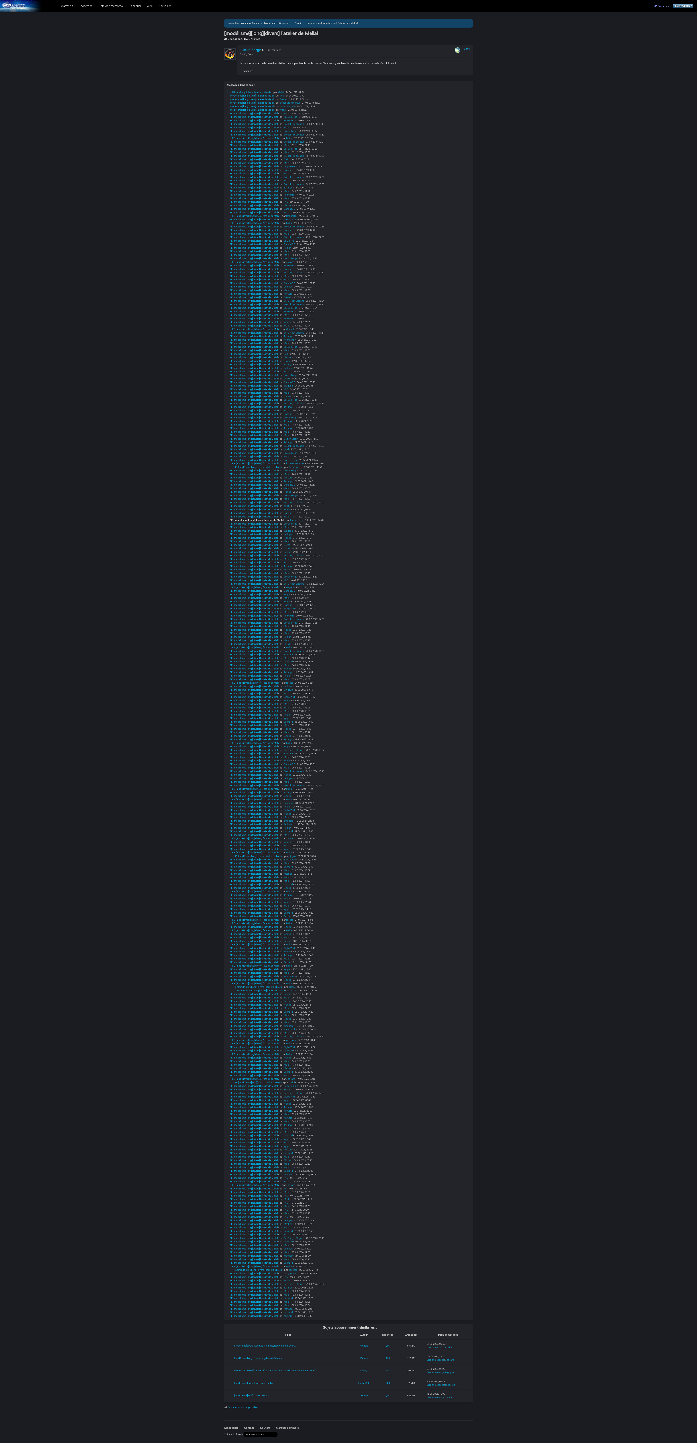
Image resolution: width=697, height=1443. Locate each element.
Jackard (288, 661)
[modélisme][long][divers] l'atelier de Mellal (249, 92)
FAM (286, 201)
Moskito (288, 873)
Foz (282, 95)
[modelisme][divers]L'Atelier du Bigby (253, 1383)
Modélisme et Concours (276, 23)
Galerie (298, 23)
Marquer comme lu (287, 1427)
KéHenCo (288, 1089)
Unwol (287, 361)
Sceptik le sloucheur (290, 102)
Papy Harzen (290, 460)
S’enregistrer (683, 6)
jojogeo (287, 322)
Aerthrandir (290, 339)
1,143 (388, 1345)
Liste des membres (111, 6)
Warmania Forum (250, 23)
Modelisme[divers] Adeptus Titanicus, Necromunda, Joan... (265, 1345)
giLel (286, 378)
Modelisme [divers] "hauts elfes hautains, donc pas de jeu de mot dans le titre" (275, 1370)
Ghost (287, 396)
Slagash (288, 385)
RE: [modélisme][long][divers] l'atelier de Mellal (254, 113)
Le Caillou (289, 240)
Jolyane (290, 262)
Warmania (67, 6)
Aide (150, 6)
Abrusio (288, 205)
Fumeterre (289, 120)
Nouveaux (165, 6)
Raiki (286, 159)
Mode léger (231, 1427)
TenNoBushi (290, 654)
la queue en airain (293, 166)
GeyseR (288, 297)
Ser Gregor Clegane (294, 272)
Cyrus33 (288, 548)
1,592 (388, 1395)
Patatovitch (289, 1029)
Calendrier (135, 6)
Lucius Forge (250, 50)
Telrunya (288, 187)
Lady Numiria (291, 1086)
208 (388, 1383)
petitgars (289, 534)
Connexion (663, 6)
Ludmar (288, 286)
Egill (286, 354)
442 (388, 1370)
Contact (249, 1427)
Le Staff (265, 1427)
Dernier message (435, 1347)
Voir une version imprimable (243, 1407)
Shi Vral (288, 644)
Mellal (281, 92)
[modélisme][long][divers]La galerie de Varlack (258, 1358)
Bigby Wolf (289, 608)
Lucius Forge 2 (287, 106)
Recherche (86, 6)
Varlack (364, 1358)
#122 (467, 49)
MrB (286, 389)
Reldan (283, 99)
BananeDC (289, 170)
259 (388, 1358)
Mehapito (289, 1255)
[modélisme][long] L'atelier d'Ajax (251, 1395)
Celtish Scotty (291, 219)
